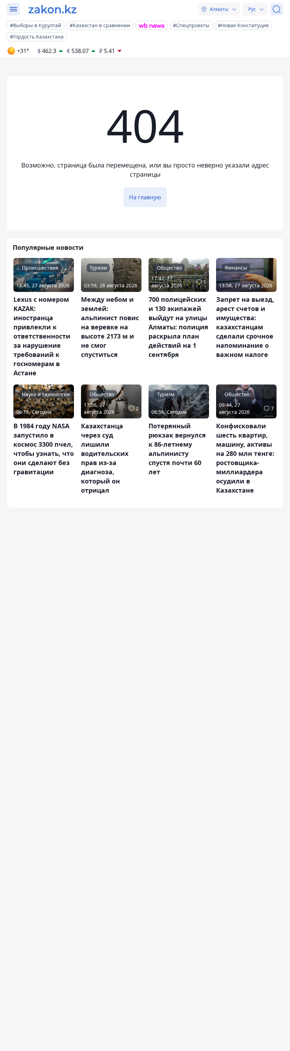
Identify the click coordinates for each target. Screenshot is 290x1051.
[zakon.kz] (52, 9)
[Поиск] (276, 9)
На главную (145, 197)
